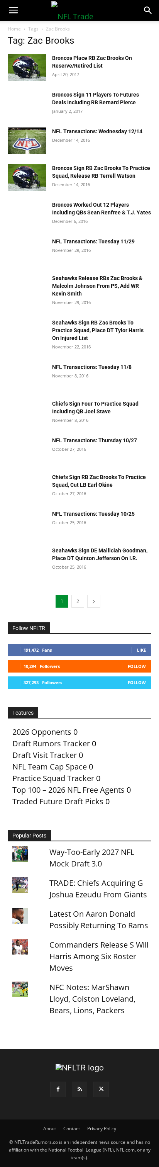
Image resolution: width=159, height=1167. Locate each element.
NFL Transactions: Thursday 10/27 (94, 440)
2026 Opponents (41, 732)
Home (14, 28)
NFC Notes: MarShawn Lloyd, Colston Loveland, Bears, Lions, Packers (92, 999)
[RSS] (79, 1089)
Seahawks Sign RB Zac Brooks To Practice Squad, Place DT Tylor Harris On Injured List (98, 330)
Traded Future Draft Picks (57, 801)
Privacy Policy (101, 1128)
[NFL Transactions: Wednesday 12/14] (27, 140)
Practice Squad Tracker (53, 778)
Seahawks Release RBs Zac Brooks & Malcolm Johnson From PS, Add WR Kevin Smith (97, 286)
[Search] (148, 10)
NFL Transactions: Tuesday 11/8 (92, 367)
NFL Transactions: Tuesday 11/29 (93, 241)
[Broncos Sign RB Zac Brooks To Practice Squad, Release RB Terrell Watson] (27, 177)
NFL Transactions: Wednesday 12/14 (97, 131)
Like (141, 650)
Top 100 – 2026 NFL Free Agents (68, 790)
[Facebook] (58, 1089)
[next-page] (93, 601)
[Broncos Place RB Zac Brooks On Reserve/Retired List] (27, 67)
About (49, 1128)
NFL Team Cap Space (49, 766)
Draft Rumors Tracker (51, 743)
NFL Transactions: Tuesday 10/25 (93, 514)
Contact (71, 1128)
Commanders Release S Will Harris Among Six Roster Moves (99, 956)
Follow (137, 666)
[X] (101, 1089)
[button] (13, 10)
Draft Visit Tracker (44, 755)
